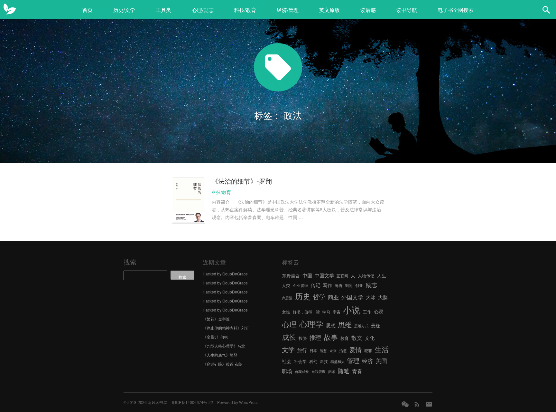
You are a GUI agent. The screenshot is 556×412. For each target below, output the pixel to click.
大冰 (370, 297)
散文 (356, 337)
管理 (353, 360)
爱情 (355, 349)
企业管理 (300, 285)
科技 (324, 361)
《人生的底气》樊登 (220, 355)
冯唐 (338, 285)
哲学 (319, 296)
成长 (289, 337)
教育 (344, 338)
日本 (313, 350)
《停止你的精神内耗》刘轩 (226, 328)
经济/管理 (288, 10)
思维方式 (361, 325)
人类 (286, 285)
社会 (287, 360)
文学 (288, 349)
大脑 (383, 297)
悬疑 (375, 325)
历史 (302, 296)
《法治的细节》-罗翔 (242, 181)
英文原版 (329, 10)
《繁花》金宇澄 (216, 318)
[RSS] (417, 404)
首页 (87, 10)
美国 (381, 360)
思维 (345, 324)
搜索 (130, 261)
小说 (351, 309)
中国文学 (324, 275)
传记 (315, 285)
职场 (287, 371)
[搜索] (546, 9)
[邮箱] (428, 404)
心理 (289, 324)
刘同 (349, 285)
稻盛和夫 (337, 361)
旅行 (302, 350)
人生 (381, 275)
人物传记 (366, 276)
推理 (315, 337)
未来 (333, 350)
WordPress (248, 402)
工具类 (163, 10)
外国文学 (352, 297)
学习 (326, 311)
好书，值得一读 (306, 311)
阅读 (331, 371)
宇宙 (336, 311)
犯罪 (368, 350)
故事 (331, 337)
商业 (333, 297)
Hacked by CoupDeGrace (225, 273)
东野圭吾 (291, 275)
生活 (382, 349)
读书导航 (406, 10)
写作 (327, 285)
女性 (286, 312)
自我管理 (318, 371)
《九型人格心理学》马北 (224, 346)
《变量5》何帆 (215, 337)
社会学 (300, 361)
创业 (359, 285)
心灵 (379, 311)
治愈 (343, 350)
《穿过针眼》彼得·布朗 (222, 364)
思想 (331, 325)
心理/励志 (203, 10)
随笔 (343, 370)
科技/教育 (245, 10)
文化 (370, 337)
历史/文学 (124, 10)
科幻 (313, 361)
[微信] (405, 404)
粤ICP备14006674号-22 (192, 402)
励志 (371, 284)
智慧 (323, 350)
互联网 (342, 275)
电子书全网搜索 (456, 10)
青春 (357, 371)
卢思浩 (287, 297)
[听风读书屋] (9, 9)
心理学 (311, 324)
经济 (367, 361)
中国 (307, 275)
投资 (303, 338)
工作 (367, 312)
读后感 (368, 10)
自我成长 (302, 371)
